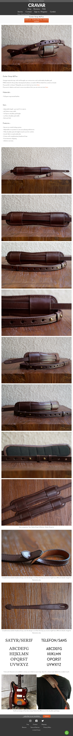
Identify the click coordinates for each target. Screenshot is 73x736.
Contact (28, 12)
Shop (29, 9)
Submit (47, 716)
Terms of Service (35, 727)
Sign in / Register (40, 12)
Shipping (44, 724)
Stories (20, 12)
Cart (53, 12)
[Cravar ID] (37, 5)
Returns (24, 727)
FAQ (44, 9)
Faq (28, 724)
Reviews (37, 9)
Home (18, 14)
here (38, 85)
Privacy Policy (47, 727)
